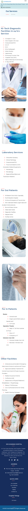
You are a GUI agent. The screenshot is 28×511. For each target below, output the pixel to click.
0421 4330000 (14, 474)
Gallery (14, 489)
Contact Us (14, 491)
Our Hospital (14, 483)
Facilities (14, 487)
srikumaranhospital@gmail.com (15, 472)
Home (7, 14)
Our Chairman (14, 485)
